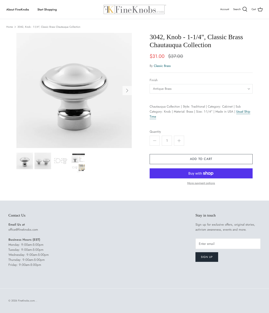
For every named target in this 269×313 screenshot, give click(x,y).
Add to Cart (201, 159)
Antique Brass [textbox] (162, 89)
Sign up (207, 257)
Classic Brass (162, 66)
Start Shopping (47, 9)
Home (9, 27)
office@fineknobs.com (23, 229)
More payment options (201, 183)
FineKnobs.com (26, 301)
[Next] (127, 90)
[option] (74, 90)
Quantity (155, 132)
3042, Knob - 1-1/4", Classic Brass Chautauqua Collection (48, 27)
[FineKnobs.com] (134, 9)
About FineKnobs (17, 9)
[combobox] (201, 89)
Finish (154, 80)
